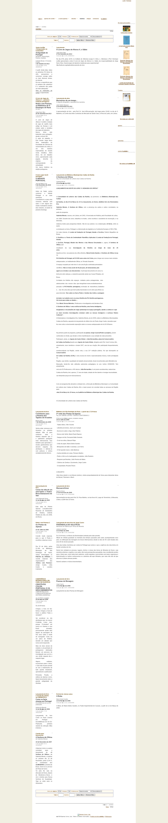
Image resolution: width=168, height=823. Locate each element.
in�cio (40, 19)
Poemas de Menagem (64, 581)
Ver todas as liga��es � (127, 163)
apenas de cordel (49, 18)
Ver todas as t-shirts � (127, 119)
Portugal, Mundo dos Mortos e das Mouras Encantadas (126, 62)
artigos (89, 18)
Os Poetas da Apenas (41, 526)
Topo (107, 807)
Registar (129, 0)
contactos (96, 18)
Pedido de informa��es (97, 816)
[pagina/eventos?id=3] (117, 592)
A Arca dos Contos (126, 32)
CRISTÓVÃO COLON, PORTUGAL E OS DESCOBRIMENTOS (44, 587)
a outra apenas (63, 18)
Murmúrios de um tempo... (66, 100)
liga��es (104, 19)
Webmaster (108, 816)
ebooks (73, 18)
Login (124, 0)
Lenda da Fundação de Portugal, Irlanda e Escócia (127, 83)
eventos (82, 18)
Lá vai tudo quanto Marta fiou (126, 46)
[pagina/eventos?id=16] (117, 115)
